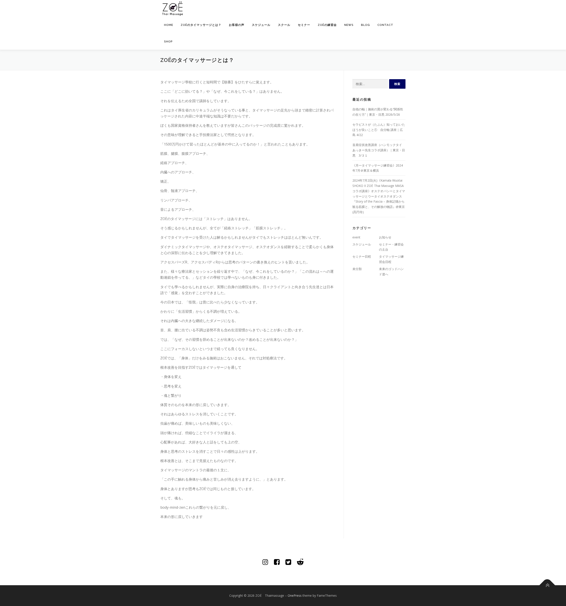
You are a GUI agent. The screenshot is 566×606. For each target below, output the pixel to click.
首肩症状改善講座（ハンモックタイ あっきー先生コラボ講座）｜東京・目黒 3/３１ (378, 150)
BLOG (365, 25)
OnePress (295, 595)
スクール (284, 25)
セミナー (304, 25)
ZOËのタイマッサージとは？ (201, 25)
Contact (385, 25)
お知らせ (385, 237)
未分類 (357, 269)
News (349, 25)
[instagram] (265, 561)
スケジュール (261, 25)
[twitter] (288, 561)
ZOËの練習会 (327, 25)
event (356, 237)
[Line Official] (300, 561)
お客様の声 (236, 25)
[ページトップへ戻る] (547, 585)
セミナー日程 (361, 256)
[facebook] (277, 561)
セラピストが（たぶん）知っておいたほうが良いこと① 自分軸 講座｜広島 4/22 (378, 129)
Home (168, 25)
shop (168, 41)
